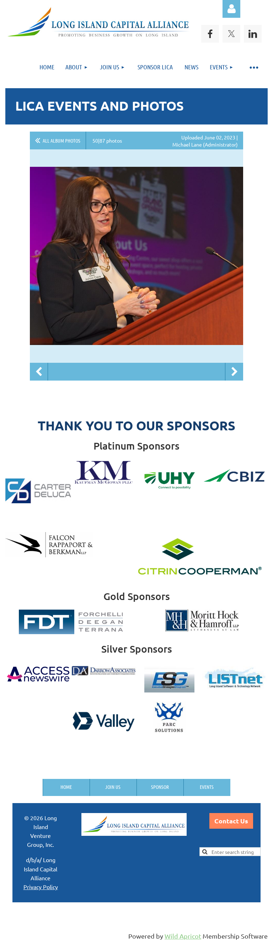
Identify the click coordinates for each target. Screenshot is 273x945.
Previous (39, 372)
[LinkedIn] (253, 34)
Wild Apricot (183, 936)
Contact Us (231, 821)
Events (207, 787)
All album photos (61, 140)
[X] (231, 34)
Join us (113, 787)
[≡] (253, 67)
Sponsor (160, 787)
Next (234, 372)
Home (66, 787)
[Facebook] (210, 34)
